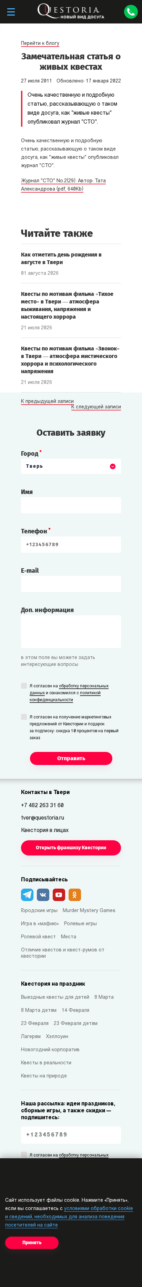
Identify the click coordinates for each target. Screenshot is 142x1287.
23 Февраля (35, 1023)
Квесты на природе (44, 1076)
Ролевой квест (38, 937)
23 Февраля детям (76, 1023)
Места (68, 937)
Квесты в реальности (46, 1063)
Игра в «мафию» (40, 924)
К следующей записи (96, 407)
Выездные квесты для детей (55, 997)
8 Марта (104, 997)
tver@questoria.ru (42, 818)
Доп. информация (47, 610)
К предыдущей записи (47, 401)
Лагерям (31, 1036)
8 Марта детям (39, 1010)
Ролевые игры (80, 924)
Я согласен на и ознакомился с (69, 693)
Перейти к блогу (40, 43)
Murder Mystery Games (89, 910)
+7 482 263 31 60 (42, 806)
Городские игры (39, 910)
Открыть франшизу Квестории (71, 848)
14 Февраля (75, 1010)
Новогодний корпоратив (50, 1050)
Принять (31, 1243)
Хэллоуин (57, 1036)
